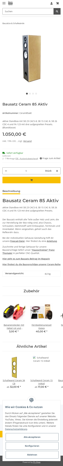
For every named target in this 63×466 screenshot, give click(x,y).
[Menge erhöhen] (57, 171)
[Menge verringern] (6, 171)
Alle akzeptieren (32, 437)
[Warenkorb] (57, 3)
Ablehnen (32, 454)
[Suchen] (57, 11)
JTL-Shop (36, 462)
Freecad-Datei (17, 241)
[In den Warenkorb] (31, 180)
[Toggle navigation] (4, 2)
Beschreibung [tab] (11, 191)
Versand (27, 141)
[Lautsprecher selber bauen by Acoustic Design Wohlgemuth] (10, 3)
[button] (51, 3)
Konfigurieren (32, 446)
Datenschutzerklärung (16, 429)
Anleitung (52, 241)
